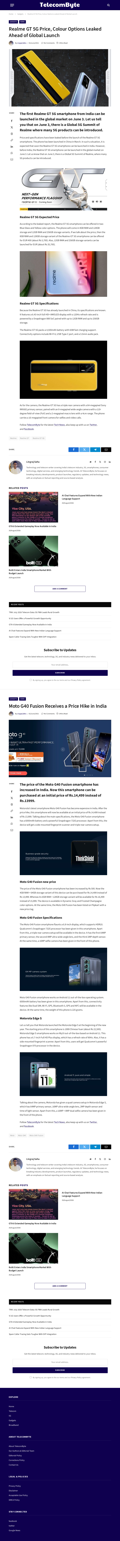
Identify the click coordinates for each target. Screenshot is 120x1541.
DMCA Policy (14, 1500)
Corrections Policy (17, 1460)
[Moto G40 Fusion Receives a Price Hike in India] (60, 748)
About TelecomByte (17, 1446)
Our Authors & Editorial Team (21, 1450)
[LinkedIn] (12, 146)
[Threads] (12, 134)
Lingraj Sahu (21, 43)
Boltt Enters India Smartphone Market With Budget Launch (30, 572)
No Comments (49, 43)
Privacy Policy (76, 680)
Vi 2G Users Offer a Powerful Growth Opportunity (30, 618)
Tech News (59, 425)
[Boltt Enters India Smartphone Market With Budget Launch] (33, 551)
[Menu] (12, 5)
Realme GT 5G (38, 438)
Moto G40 (22, 1135)
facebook (13, 1521)
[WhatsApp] (12, 153)
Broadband (14, 1425)
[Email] (12, 159)
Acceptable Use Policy (18, 1495)
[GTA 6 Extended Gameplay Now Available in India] (33, 507)
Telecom (12, 1411)
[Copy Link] (12, 140)
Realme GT (24, 438)
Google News (14, 1530)
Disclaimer (13, 1490)
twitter (12, 1525)
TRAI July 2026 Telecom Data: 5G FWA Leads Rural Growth (34, 612)
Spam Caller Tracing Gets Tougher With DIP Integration (32, 636)
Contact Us (13, 1464)
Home (11, 1406)
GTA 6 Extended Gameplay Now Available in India (32, 526)
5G (10, 1415)
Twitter (93, 425)
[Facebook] (12, 121)
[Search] (108, 5)
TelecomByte (33, 425)
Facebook (29, 429)
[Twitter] (12, 127)
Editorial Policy (15, 1455)
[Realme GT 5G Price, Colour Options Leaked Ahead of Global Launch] (60, 78)
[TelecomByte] (60, 5)
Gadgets (13, 22)
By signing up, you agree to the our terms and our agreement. (61, 680)
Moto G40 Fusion (36, 1135)
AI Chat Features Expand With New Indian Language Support (82, 497)
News (22, 22)
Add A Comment (60, 588)
